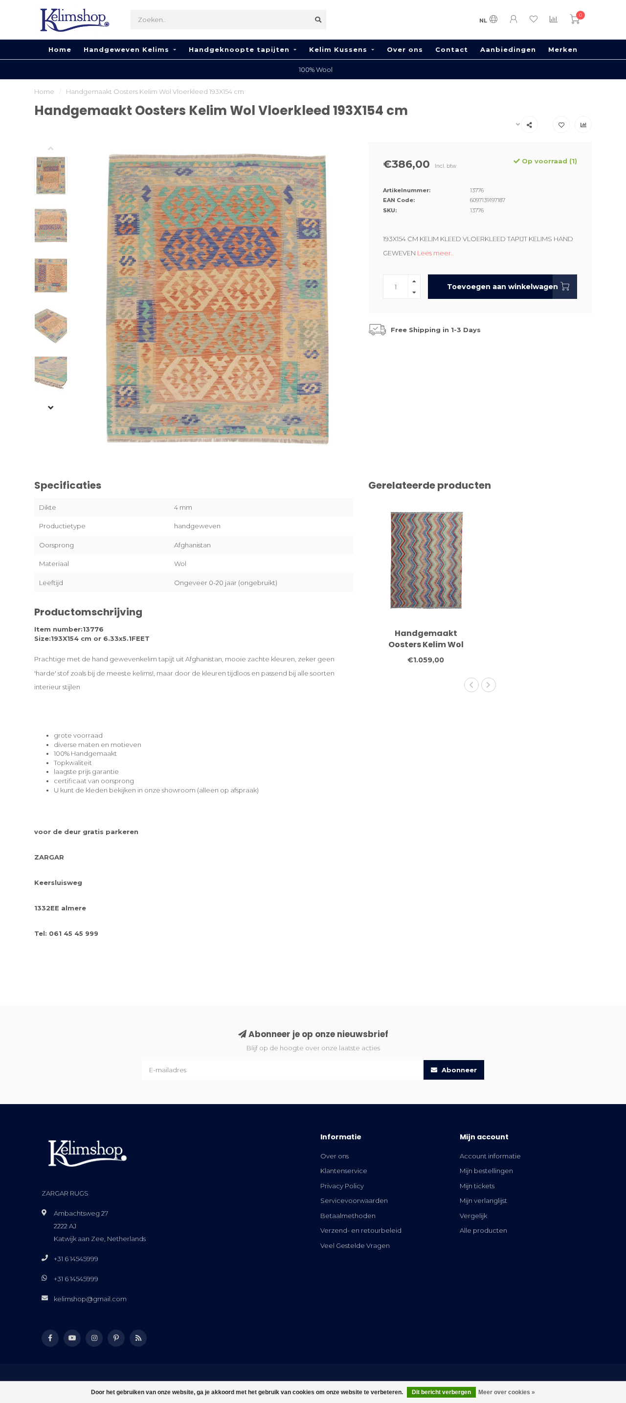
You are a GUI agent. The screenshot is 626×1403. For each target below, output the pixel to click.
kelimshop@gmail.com (90, 1299)
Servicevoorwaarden (354, 1200)
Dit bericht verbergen (441, 1392)
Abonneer (458, 1070)
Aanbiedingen (508, 49)
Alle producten (483, 1230)
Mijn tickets (477, 1186)
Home (59, 49)
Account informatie (490, 1156)
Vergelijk (473, 1216)
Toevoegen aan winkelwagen (502, 286)
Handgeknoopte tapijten (239, 49)
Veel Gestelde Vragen (355, 1245)
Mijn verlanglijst (483, 1200)
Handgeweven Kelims (126, 49)
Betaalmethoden (348, 1216)
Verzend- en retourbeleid (361, 1230)
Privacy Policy (342, 1186)
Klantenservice (343, 1171)
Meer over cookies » (506, 1392)
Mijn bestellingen (486, 1171)
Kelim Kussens (338, 49)
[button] (58, 149)
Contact (451, 49)
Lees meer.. (435, 253)
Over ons (405, 49)
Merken (563, 49)
